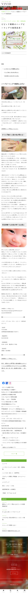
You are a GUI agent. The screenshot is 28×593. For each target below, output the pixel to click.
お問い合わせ (14, 554)
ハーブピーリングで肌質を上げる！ (11, 68)
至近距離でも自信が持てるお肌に (11, 75)
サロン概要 (25, 580)
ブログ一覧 (14, 454)
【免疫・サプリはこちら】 (9, 493)
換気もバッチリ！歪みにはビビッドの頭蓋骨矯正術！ (13, 504)
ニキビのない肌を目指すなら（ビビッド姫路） (13, 517)
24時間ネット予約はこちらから (9, 129)
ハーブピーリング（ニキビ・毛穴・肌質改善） (14, 21)
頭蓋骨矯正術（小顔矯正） (9, 489)
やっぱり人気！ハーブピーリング (11, 511)
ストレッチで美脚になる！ (9, 524)
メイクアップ (5, 482)
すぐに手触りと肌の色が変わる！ (11, 72)
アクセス (14, 573)
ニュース (4, 463)
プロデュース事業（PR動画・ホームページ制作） (13, 477)
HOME (3, 11)
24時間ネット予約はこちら (9, 358)
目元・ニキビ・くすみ (8, 485)
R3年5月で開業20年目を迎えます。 (11, 530)
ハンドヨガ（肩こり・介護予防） (11, 473)
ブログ (8, 11)
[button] (25, 310)
